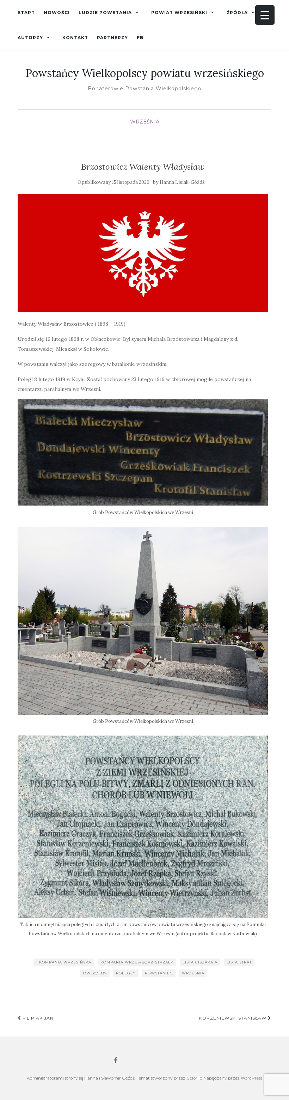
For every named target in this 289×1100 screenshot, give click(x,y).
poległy (126, 973)
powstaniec (159, 973)
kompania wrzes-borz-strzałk (136, 962)
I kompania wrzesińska (63, 962)
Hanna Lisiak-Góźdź (182, 182)
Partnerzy (112, 37)
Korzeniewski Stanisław (233, 1018)
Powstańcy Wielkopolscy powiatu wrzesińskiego (144, 73)
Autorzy (30, 37)
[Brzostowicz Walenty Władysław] (143, 253)
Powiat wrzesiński (179, 12)
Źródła (237, 12)
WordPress (251, 1078)
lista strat (239, 962)
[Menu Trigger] (265, 15)
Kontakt (75, 37)
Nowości (57, 12)
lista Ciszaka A (200, 962)
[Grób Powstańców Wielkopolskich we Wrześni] (143, 452)
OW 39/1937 (95, 973)
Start (26, 12)
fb (140, 37)
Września (144, 122)
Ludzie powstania (105, 12)
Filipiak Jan (37, 1018)
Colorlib (194, 1078)
